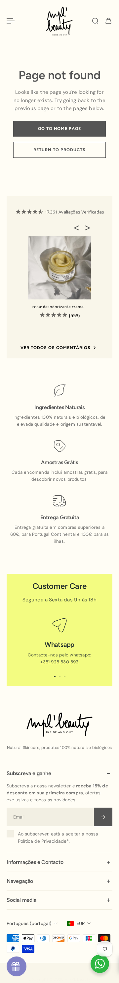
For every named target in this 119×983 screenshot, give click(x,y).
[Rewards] (16, 966)
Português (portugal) (29, 923)
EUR (80, 923)
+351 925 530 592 (59, 662)
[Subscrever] (103, 817)
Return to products (59, 149)
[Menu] (10, 21)
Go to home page (59, 128)
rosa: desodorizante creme (58, 307)
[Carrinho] (108, 21)
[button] (78, 228)
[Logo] (59, 21)
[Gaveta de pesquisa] (95, 21)
